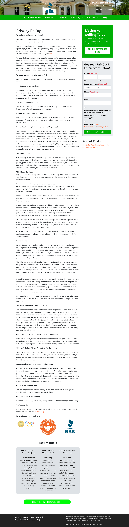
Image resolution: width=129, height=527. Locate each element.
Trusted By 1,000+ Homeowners (84, 17)
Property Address (95, 84)
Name (91, 74)
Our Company (98, 9)
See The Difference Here (97, 50)
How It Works (51, 17)
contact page (39, 412)
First (85, 80)
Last (99, 80)
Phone (91, 92)
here (51, 54)
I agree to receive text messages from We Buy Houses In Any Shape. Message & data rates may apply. (97, 114)
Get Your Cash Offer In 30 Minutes (100, 6)
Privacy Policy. (103, 127)
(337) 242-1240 (106, 3)
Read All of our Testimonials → (47, 502)
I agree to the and (96, 125)
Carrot (102, 524)
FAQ (105, 17)
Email (86, 100)
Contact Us (109, 9)
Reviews (63, 17)
